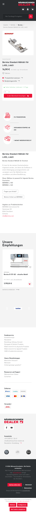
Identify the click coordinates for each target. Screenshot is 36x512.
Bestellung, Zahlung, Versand (13, 342)
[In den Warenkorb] (30, 283)
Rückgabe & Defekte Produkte (13, 344)
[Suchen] (31, 16)
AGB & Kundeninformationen (13, 351)
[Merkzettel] (23, 9)
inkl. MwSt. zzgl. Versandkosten (19, 69)
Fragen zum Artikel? (10, 191)
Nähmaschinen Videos (11, 374)
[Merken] (30, 267)
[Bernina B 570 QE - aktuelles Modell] (18, 260)
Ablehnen (12, 505)
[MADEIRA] (20, 308)
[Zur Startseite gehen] (26, 4)
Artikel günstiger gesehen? (12, 365)
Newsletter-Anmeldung (11, 443)
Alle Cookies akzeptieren (18, 509)
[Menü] (4, 4)
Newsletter (7, 340)
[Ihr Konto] (28, 9)
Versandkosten (17, 472)
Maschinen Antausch (10, 360)
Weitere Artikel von (13, 197)
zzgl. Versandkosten (16, 279)
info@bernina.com (8, 216)
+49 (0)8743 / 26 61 (10, 438)
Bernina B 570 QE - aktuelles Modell (16, 274)
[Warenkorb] (32, 9)
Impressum (28, 485)
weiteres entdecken (8, 289)
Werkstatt (7, 363)
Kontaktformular (9, 337)
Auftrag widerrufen (14, 485)
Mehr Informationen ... (25, 501)
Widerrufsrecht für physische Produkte (16, 346)
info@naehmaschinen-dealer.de (14, 441)
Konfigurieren (22, 505)
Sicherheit (7, 376)
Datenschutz (28, 488)
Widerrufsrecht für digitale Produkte (15, 349)
